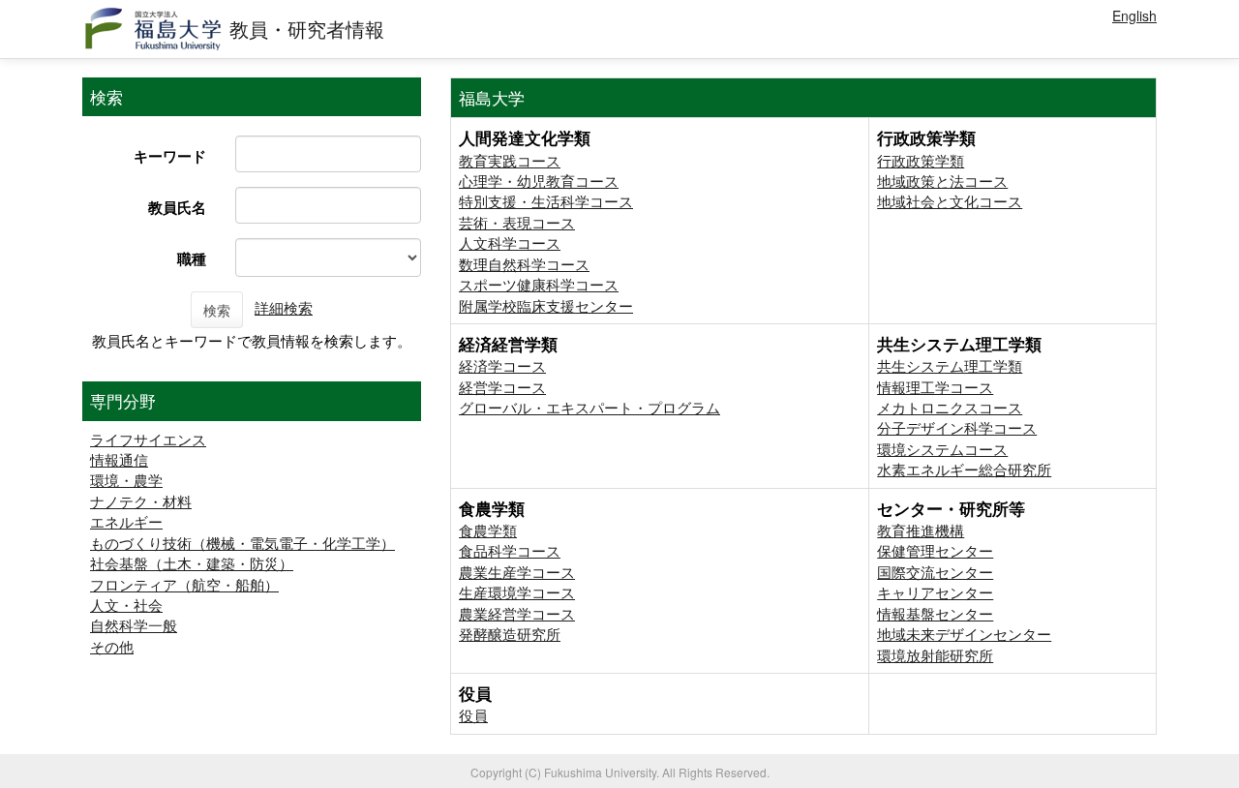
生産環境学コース (517, 592)
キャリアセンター (935, 592)
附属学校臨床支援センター (546, 305)
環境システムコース (942, 449)
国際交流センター (935, 571)
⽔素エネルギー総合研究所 (964, 469)
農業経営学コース (517, 613)
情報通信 (119, 459)
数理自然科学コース (524, 264)
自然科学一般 (133, 625)
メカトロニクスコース (949, 407)
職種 (191, 258)
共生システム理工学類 (949, 365)
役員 (473, 715)
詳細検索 (284, 307)
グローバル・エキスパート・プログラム (589, 407)
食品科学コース (509, 550)
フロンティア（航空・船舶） (184, 584)
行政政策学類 (920, 160)
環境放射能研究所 (935, 655)
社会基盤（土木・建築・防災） (191, 563)
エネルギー (126, 521)
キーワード (170, 156)
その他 (112, 646)
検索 (216, 309)
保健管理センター (935, 550)
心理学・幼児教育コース (539, 180)
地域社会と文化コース (949, 201)
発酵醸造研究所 (509, 633)
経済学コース (502, 365)
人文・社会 (126, 604)
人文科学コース (509, 242)
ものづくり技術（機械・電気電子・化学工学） (242, 542)
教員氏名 (177, 207)
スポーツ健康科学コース (539, 284)
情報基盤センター (935, 613)
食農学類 (488, 530)
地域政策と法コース (942, 180)
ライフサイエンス (148, 439)
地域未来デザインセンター (964, 633)
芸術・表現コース (517, 222)
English (1134, 15)
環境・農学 (126, 480)
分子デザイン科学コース (957, 427)
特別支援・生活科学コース (546, 201)
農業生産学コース (517, 571)
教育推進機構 (920, 530)
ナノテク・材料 (141, 501)
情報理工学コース (935, 387)
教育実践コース (509, 160)
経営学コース (502, 387)
